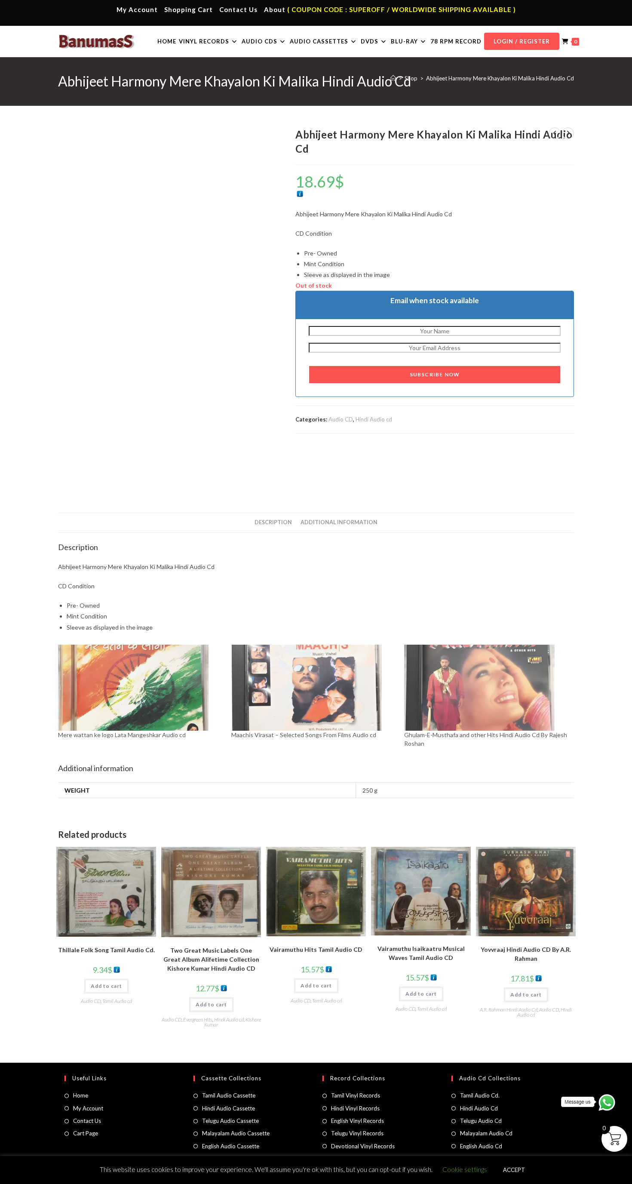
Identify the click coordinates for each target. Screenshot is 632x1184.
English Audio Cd (481, 1146)
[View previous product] (555, 133)
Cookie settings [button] (464, 1169)
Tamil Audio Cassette (228, 1095)
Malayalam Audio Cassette (236, 1133)
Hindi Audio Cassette (228, 1108)
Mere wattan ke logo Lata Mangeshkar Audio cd (122, 734)
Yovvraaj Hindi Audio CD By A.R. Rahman (526, 954)
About (274, 9)
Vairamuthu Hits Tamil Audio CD (316, 949)
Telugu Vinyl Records (357, 1133)
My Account (137, 9)
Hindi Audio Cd (479, 1108)
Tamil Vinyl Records (355, 1095)
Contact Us (238, 9)
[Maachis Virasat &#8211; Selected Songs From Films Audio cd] (313, 688)
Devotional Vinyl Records (363, 1146)
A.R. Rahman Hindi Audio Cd (508, 1009)
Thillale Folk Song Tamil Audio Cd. (106, 949)
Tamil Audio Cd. (480, 1095)
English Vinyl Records (357, 1120)
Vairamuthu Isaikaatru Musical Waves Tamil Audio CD (421, 953)
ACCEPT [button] (514, 1169)
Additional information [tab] (339, 522)
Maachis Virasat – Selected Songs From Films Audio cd (303, 734)
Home (80, 1095)
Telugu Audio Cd (481, 1120)
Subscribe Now (435, 374)
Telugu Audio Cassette (230, 1120)
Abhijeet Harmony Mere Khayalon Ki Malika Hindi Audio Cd (500, 78)
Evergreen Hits (197, 1019)
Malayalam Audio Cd (486, 1133)
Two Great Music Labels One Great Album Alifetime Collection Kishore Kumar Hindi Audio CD (211, 959)
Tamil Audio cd (117, 1001)
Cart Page (85, 1133)
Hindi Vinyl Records (355, 1108)
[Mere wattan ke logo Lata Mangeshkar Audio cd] (140, 688)
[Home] (393, 78)
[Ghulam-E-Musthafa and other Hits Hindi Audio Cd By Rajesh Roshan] (486, 688)
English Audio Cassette (230, 1146)
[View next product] (568, 133)
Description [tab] (273, 522)
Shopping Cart (188, 9)
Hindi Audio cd (374, 419)
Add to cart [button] (106, 986)
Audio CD (340, 419)
